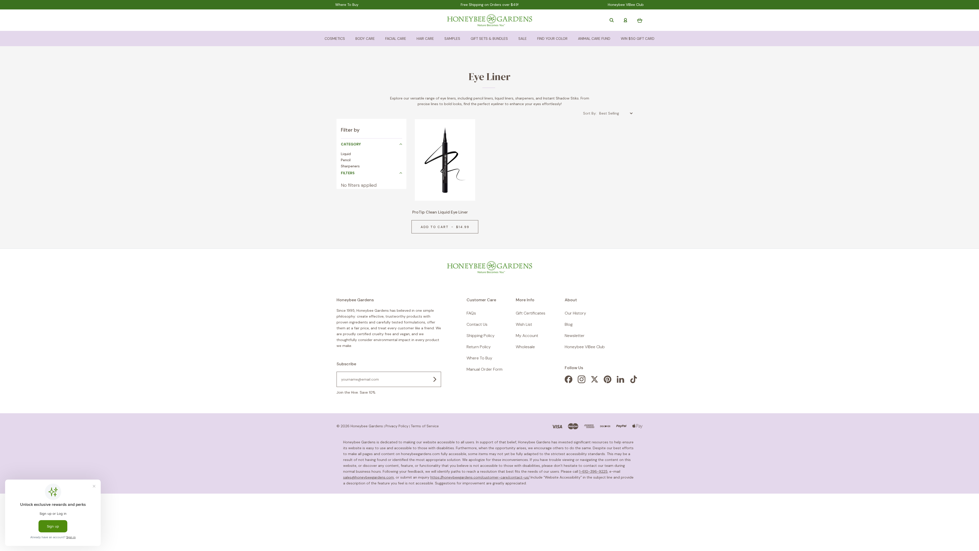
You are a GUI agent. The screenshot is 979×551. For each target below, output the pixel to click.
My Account (527, 335)
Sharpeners (350, 166)
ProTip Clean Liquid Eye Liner (440, 212)
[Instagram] (581, 381)
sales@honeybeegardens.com (368, 477)
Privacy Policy (396, 426)
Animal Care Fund (594, 38)
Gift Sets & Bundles (489, 38)
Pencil (346, 160)
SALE (522, 38)
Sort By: (590, 113)
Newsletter (575, 335)
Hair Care (425, 38)
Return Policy (479, 346)
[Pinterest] (607, 381)
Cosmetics (335, 38)
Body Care (365, 38)
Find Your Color (552, 38)
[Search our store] (611, 20)
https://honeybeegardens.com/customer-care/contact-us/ (480, 477)
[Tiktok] (633, 381)
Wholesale (525, 346)
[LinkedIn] (620, 381)
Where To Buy (346, 5)
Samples (452, 38)
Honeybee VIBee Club (626, 5)
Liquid (346, 154)
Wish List (524, 324)
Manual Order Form (485, 369)
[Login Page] (625, 20)
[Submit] (434, 379)
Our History (575, 313)
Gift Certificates (530, 313)
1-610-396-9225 (593, 471)
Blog (569, 324)
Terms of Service (425, 426)
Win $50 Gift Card (637, 38)
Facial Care (395, 38)
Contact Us (477, 324)
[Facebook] (568, 381)
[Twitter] (594, 381)
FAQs (471, 313)
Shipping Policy (481, 335)
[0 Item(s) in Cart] (639, 20)
